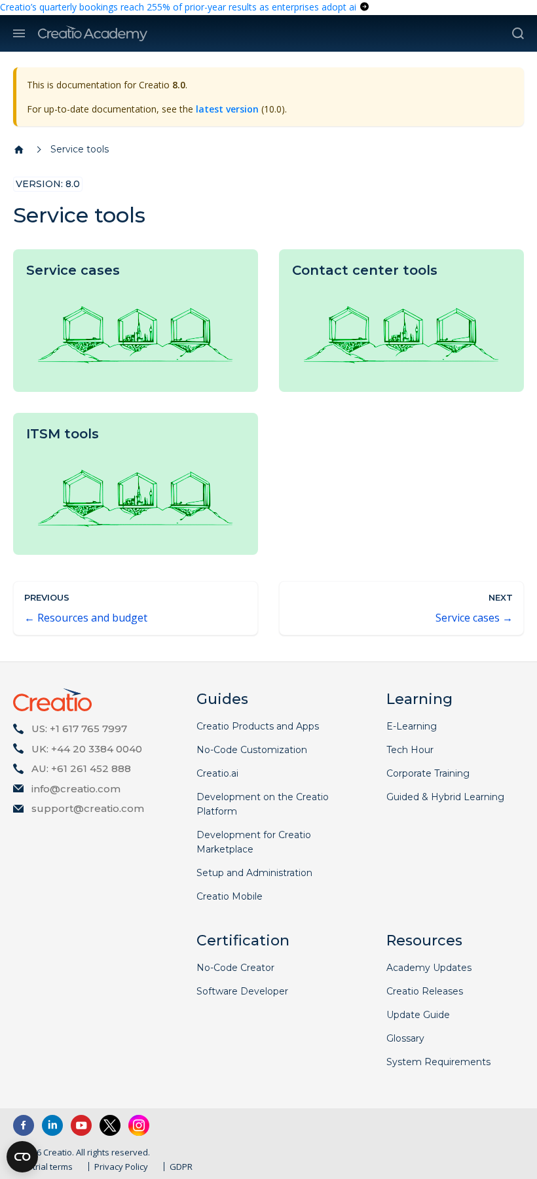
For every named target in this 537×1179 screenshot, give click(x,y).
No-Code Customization (251, 750)
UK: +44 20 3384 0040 (86, 749)
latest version (227, 109)
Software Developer (242, 991)
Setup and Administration (254, 873)
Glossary (405, 1038)
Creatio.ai (217, 773)
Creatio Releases (424, 991)
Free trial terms (43, 1166)
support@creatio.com (87, 808)
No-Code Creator (235, 968)
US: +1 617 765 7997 (79, 728)
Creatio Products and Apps (257, 726)
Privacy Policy (121, 1166)
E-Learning (411, 726)
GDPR (181, 1166)
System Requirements (438, 1062)
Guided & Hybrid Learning (445, 797)
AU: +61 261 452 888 (81, 768)
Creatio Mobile (229, 896)
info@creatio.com (75, 789)
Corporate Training (428, 773)
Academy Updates (429, 968)
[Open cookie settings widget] (22, 1156)
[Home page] (19, 150)
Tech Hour (410, 750)
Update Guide (418, 1015)
